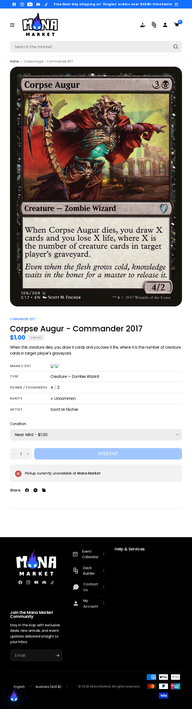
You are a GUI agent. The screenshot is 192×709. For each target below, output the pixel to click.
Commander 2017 (23, 319)
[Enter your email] (57, 655)
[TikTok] (46, 4)
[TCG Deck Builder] (154, 24)
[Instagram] (22, 4)
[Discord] (38, 4)
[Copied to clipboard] (43, 490)
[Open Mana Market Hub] (14, 695)
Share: (15, 490)
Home (14, 61)
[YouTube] (30, 4)
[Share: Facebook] (27, 490)
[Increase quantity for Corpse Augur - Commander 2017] (28, 454)
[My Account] (165, 24)
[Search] (176, 46)
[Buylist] (142, 24)
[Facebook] (14, 4)
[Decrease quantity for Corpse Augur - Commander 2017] (14, 454)
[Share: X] (35, 490)
